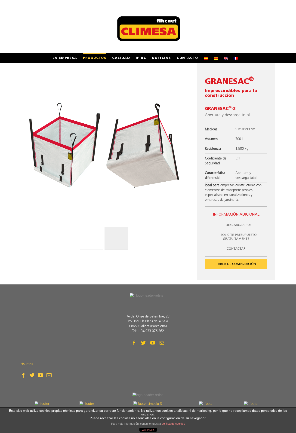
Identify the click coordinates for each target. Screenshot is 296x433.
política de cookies (173, 423)
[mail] (162, 343)
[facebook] (134, 343)
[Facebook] (23, 375)
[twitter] (143, 343)
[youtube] (152, 343)
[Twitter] (31, 375)
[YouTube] (40, 375)
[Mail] (49, 375)
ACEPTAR (148, 430)
